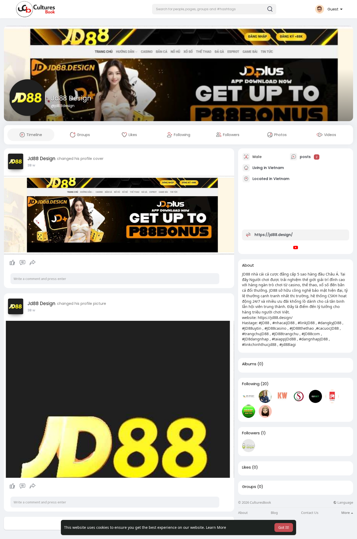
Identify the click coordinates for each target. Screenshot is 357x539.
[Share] (32, 262)
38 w (31, 165)
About (243, 512)
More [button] (345, 512)
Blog (274, 512)
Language (345, 502)
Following (251, 384)
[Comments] (22, 262)
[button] (214, 9)
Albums (249, 364)
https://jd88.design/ (274, 234)
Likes (246, 467)
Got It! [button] (283, 527)
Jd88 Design (71, 98)
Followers (251, 433)
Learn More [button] (216, 527)
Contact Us (309, 512)
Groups (249, 487)
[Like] (22, 262)
